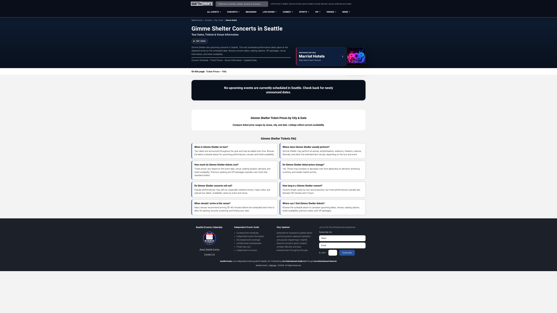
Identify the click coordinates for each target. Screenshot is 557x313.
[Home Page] (202, 4)
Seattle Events (196, 20)
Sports (303, 12)
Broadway (251, 12)
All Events (213, 12)
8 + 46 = (322, 253)
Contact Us (209, 254)
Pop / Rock (219, 20)
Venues (330, 12)
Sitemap (272, 265)
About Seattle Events (209, 249)
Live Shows (269, 12)
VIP (316, 12)
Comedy (287, 12)
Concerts (232, 12)
